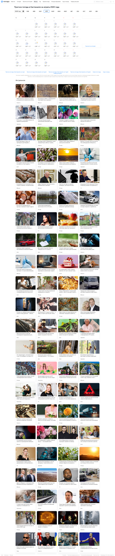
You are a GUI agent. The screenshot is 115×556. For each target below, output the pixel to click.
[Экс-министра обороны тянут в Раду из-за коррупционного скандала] (47, 542)
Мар (40, 11)
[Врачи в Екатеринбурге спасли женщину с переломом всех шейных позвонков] (47, 457)
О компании (6, 555)
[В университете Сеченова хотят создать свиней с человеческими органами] (26, 180)
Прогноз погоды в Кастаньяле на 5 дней (36, 72)
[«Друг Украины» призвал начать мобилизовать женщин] (47, 180)
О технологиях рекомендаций (86, 555)
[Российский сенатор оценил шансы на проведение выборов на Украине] (26, 436)
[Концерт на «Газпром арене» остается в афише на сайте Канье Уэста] (68, 478)
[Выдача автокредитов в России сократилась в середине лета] (68, 542)
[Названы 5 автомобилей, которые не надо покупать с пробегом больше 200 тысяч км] (89, 201)
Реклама (11, 555)
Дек (97, 11)
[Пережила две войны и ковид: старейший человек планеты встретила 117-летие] (89, 94)
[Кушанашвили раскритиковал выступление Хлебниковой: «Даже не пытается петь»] (47, 222)
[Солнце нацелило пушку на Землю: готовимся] (47, 521)
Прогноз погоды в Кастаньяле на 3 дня (15, 72)
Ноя (90, 11)
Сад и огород (106, 72)
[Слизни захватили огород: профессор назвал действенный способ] (68, 244)
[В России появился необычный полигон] (47, 500)
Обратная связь (96, 555)
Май (52, 11)
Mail (2, 555)
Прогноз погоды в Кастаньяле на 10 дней (80, 72)
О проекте (64, 555)
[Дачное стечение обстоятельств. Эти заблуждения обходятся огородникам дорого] (89, 137)
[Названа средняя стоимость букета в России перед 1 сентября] (47, 414)
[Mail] (2, 1)
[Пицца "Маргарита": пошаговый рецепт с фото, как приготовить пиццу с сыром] (68, 286)
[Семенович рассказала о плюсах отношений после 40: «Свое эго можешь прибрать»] (47, 393)
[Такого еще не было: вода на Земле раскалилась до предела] (68, 158)
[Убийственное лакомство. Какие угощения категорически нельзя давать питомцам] (26, 94)
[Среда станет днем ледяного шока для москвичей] (68, 137)
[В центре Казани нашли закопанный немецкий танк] (47, 115)
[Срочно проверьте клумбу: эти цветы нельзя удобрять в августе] (68, 414)
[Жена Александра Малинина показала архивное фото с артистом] (89, 308)
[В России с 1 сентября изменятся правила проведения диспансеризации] (26, 115)
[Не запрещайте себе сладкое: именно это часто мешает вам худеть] (68, 265)
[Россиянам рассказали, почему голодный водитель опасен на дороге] (26, 286)
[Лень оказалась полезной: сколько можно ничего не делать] (89, 265)
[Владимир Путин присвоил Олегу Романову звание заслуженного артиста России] (89, 180)
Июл (65, 11)
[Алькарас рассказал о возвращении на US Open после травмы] (89, 542)
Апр (46, 11)
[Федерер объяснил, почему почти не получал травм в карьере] (68, 521)
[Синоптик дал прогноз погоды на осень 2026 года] (26, 521)
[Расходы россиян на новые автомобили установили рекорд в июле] (89, 478)
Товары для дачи (57, 73)
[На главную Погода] (6, 1)
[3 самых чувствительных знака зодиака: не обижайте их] (26, 500)
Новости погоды (97, 72)
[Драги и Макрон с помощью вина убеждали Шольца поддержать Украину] (26, 478)
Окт (84, 11)
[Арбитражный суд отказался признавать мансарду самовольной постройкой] (89, 500)
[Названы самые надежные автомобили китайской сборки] (26, 244)
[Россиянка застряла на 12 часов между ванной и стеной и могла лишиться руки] (89, 158)
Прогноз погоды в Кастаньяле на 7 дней (58, 72)
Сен (78, 11)
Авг (71, 11)
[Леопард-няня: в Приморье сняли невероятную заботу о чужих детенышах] (47, 137)
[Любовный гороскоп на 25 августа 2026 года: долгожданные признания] (26, 393)
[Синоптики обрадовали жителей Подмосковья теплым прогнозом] (68, 372)
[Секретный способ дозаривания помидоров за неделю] (47, 286)
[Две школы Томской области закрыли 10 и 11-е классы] (47, 244)
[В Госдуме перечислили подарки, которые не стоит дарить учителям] (26, 158)
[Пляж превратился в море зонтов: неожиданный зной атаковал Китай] (26, 372)
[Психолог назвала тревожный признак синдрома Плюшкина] (26, 414)
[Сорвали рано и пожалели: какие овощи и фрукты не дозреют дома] (68, 457)
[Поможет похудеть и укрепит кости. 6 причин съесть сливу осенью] (68, 115)
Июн (59, 11)
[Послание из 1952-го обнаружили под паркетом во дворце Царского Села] (47, 94)
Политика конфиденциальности (74, 555)
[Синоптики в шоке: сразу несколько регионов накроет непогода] (26, 222)
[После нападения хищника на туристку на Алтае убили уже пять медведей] (68, 94)
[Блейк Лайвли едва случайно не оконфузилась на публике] (68, 350)
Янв (28, 11)
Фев (34, 11)
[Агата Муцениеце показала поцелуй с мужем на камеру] (68, 436)
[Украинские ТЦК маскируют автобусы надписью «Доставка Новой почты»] (89, 286)
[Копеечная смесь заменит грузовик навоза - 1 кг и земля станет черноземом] (47, 350)
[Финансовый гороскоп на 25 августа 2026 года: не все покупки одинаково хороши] (47, 372)
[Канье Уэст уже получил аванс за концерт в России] (26, 542)
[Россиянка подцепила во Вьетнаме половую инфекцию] (89, 350)
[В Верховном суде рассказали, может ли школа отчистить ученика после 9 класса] (47, 329)
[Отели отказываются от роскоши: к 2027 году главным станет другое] (89, 372)
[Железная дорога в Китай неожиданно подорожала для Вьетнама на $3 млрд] (26, 329)
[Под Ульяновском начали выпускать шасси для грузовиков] (89, 414)
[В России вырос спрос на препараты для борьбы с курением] (26, 137)
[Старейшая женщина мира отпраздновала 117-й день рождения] (89, 329)
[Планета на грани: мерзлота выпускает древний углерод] (68, 201)
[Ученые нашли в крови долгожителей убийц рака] (89, 244)
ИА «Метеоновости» (110, 555)
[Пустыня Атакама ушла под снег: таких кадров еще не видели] (47, 478)
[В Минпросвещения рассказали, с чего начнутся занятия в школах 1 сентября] (89, 436)
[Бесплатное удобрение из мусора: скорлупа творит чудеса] (26, 201)
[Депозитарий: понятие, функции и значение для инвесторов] (89, 521)
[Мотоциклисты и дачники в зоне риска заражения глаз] (89, 222)
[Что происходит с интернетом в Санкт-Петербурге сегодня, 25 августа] (26, 350)
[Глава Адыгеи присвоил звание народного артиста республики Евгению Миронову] (68, 500)
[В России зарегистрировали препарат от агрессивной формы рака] (26, 265)
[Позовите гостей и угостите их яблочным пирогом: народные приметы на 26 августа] (68, 222)
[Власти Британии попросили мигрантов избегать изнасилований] (89, 115)
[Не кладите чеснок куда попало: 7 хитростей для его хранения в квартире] (47, 158)
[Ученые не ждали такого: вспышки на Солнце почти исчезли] (89, 457)
